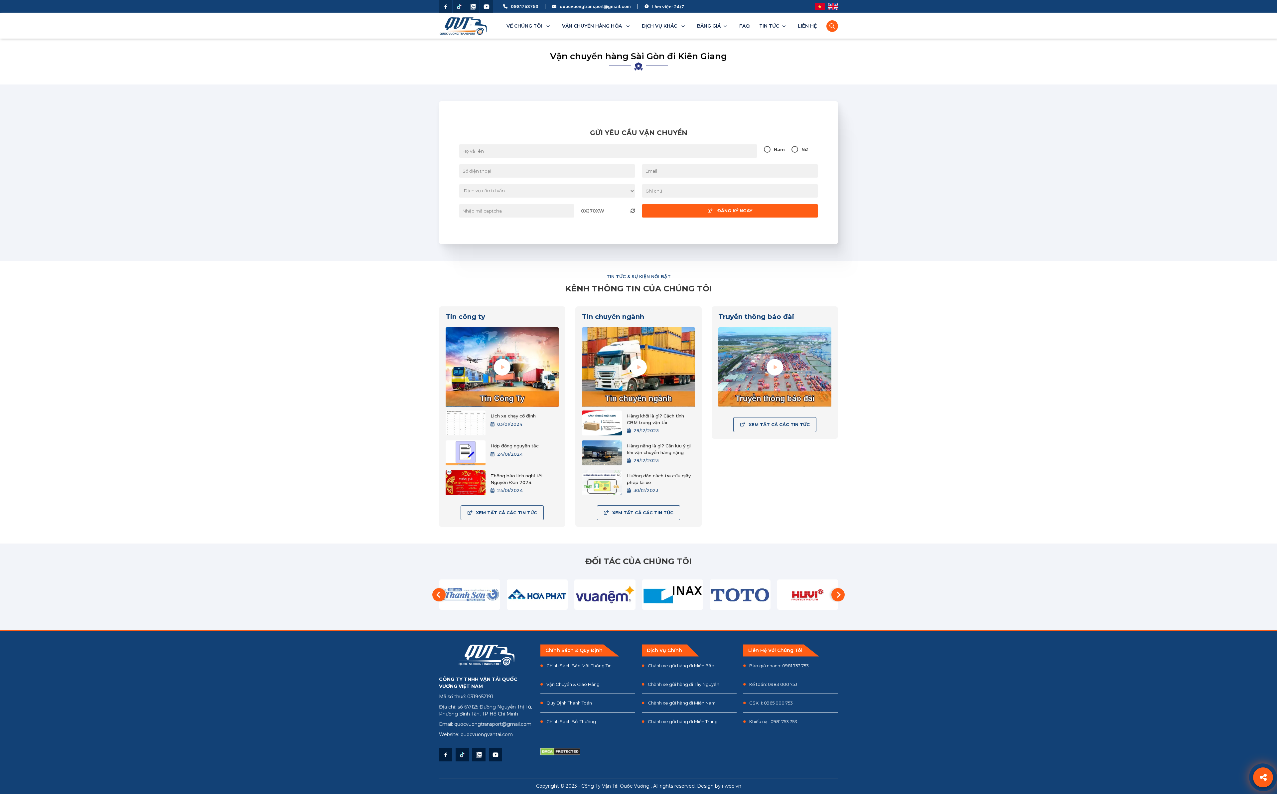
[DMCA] (568, 752)
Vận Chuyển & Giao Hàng (573, 684)
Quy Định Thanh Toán (569, 703)
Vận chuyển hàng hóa (592, 26)
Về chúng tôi (524, 26)
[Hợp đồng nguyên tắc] (466, 452)
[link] (713, 26)
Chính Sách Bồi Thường (571, 721)
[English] (833, 7)
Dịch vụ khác (660, 26)
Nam (779, 149)
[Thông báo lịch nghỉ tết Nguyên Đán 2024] (466, 482)
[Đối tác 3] (469, 594)
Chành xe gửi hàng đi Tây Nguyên (683, 684)
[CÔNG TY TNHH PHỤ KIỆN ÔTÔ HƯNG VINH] (807, 594)
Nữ (804, 149)
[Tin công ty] (502, 367)
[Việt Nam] (820, 7)
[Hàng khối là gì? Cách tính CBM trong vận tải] (602, 422)
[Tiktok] (459, 6)
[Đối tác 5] (604, 594)
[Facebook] (445, 6)
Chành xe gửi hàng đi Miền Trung (683, 721)
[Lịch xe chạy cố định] (466, 422)
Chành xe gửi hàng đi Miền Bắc (681, 665)
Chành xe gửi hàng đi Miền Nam (682, 703)
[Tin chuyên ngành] (638, 367)
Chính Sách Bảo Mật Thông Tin (579, 665)
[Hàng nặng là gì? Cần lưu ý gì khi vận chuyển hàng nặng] (602, 452)
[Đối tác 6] (672, 594)
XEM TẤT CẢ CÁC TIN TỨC (506, 512)
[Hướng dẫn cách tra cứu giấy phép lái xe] (602, 482)
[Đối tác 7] (740, 594)
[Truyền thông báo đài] (774, 367)
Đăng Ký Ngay (734, 210)
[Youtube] (486, 6)
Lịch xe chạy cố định (513, 415)
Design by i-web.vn (719, 786)
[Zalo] (473, 6)
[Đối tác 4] (537, 594)
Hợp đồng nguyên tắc (515, 445)
